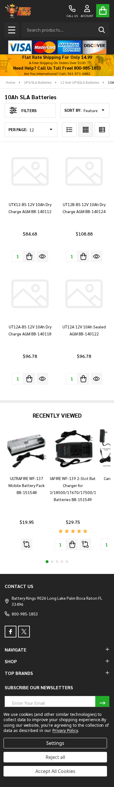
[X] (24, 631)
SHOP (11, 661)
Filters (29, 110)
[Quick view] (42, 256)
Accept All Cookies (55, 771)
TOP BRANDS (19, 673)
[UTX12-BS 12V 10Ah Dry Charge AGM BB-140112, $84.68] (30, 171)
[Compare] (26, 544)
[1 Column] (69, 129)
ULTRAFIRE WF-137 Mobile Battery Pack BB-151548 (26, 485)
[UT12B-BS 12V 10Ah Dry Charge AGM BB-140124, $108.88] (84, 171)
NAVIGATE (15, 650)
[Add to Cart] (29, 256)
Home (10, 82)
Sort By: (73, 110)
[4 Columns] (85, 129)
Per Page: (17, 129)
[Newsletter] (102, 703)
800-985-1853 (25, 613)
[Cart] (102, 10)
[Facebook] (10, 631)
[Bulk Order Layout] (102, 129)
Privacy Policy (65, 730)
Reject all (55, 757)
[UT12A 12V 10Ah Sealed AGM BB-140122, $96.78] (84, 294)
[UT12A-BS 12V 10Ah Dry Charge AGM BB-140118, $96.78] (30, 294)
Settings (55, 743)
